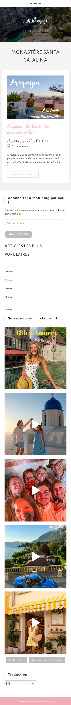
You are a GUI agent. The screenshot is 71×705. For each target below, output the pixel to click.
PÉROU (45, 141)
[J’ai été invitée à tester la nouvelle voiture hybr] (36, 556)
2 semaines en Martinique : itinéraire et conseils (28, 276)
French (15, 683)
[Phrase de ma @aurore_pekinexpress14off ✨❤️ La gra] (36, 490)
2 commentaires (20, 146)
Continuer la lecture (24, 174)
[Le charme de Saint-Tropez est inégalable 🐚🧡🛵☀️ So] (36, 622)
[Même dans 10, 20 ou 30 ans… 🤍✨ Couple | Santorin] (36, 424)
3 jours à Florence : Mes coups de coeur (24, 293)
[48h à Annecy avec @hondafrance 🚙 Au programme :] (36, 358)
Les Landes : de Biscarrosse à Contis (23, 285)
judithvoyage (18, 141)
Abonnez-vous (18, 234)
